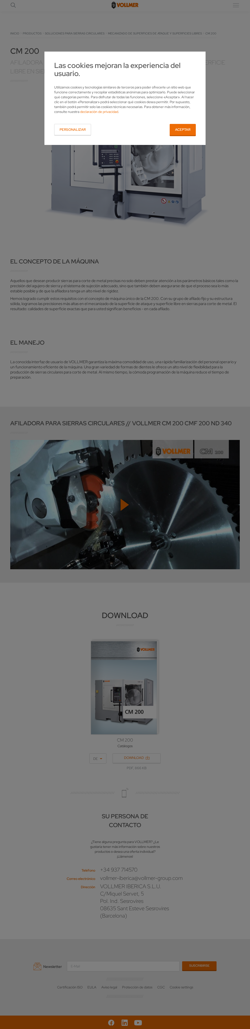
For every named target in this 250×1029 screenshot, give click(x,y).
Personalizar (73, 129)
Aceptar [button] (182, 129)
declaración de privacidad (99, 111)
